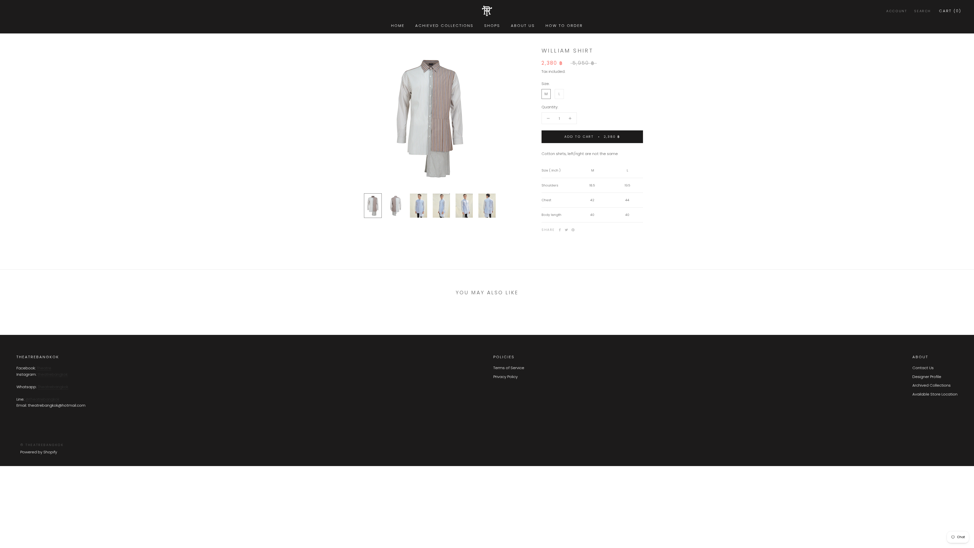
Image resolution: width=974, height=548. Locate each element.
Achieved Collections (444, 25)
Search (922, 11)
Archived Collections (931, 385)
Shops (492, 25)
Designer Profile (926, 376)
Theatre (44, 368)
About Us (523, 25)
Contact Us (923, 367)
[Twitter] (566, 229)
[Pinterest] (573, 229)
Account (896, 11)
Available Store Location (935, 394)
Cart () (950, 10)
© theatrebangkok (42, 444)
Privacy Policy (505, 376)
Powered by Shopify (38, 452)
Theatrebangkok (53, 386)
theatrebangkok (53, 374)
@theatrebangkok (42, 399)
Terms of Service (508, 367)
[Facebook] (559, 229)
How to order (564, 25)
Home (398, 25)
